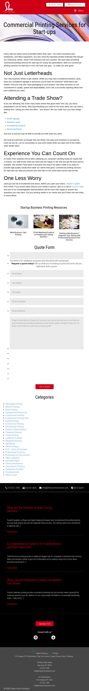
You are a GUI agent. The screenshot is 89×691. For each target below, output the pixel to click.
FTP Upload (19, 656)
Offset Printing (12, 446)
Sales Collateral (12, 457)
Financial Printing (13, 432)
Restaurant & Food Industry (17, 455)
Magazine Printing (13, 440)
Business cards (13, 122)
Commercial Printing (14, 415)
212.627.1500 (13, 487)
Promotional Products (15, 452)
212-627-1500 (77, 187)
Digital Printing (12, 421)
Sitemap (70, 656)
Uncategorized (12, 472)
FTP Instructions (30, 656)
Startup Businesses (14, 463)
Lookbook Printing (13, 438)
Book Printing (11, 409)
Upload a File (44, 623)
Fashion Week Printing (15, 429)
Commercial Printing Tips (17, 418)
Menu (81, 10)
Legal (52, 656)
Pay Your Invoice (43, 656)
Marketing (10, 443)
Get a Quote (78, 487)
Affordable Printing (14, 404)
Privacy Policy (61, 656)
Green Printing (12, 435)
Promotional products (16, 126)
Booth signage (13, 119)
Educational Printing (14, 426)
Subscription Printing (15, 466)
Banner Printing (12, 406)
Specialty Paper (12, 460)
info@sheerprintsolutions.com (55, 487)
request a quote (73, 184)
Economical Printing (14, 423)
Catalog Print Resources (16, 412)
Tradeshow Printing (14, 469)
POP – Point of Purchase (16, 449)
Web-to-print (11, 474)
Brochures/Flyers (14, 129)
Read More (12, 531)
